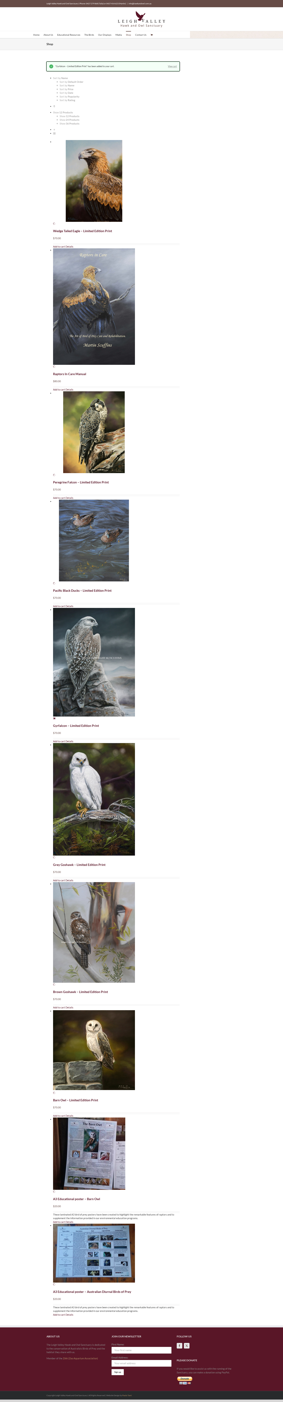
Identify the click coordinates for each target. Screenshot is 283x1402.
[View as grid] (54, 129)
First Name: (118, 1344)
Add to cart (59, 246)
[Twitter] (186, 1346)
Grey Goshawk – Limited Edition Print (79, 865)
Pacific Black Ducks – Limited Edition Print (82, 590)
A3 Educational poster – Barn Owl (76, 1199)
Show (69, 116)
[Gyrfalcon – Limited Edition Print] (116, 664)
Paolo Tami (127, 1395)
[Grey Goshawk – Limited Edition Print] (116, 801)
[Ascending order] (54, 106)
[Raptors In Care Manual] (116, 308)
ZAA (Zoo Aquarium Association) (80, 1358)
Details (69, 246)
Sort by (71, 81)
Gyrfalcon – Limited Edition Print (76, 726)
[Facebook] (179, 1346)
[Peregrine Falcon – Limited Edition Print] (116, 434)
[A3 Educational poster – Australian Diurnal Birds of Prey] (116, 1255)
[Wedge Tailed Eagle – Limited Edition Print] (116, 183)
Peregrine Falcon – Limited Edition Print (81, 482)
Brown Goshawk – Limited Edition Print (80, 992)
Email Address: (120, 1357)
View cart (172, 66)
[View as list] (54, 133)
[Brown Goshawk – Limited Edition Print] (116, 934)
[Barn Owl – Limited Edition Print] (116, 1052)
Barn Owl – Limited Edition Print (75, 1100)
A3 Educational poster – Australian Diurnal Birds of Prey (92, 1292)
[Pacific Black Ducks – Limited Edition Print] (116, 542)
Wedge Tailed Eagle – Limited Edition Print (82, 231)
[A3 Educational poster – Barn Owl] (116, 1156)
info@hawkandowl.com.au (140, 3)
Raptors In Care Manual (69, 374)
